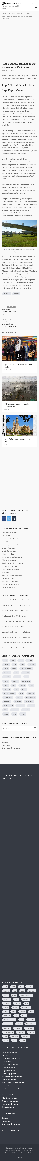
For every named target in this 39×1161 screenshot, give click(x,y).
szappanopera (8, 697)
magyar (6, 681)
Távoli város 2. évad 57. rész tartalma (14, 616)
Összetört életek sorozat (10, 581)
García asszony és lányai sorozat (13, 563)
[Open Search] (32, 4)
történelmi (31, 706)
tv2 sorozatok (29, 701)
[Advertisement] (19, 40)
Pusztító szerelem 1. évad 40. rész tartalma (16, 648)
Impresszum (6, 745)
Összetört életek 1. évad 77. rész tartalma (16, 610)
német (5, 685)
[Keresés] (35, 727)
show (21, 693)
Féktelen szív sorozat (9, 560)
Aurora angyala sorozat (10, 545)
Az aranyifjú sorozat (8, 548)
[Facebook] (4, 518)
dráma (14, 669)
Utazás (28, 13)
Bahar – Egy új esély (9, 554)
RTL (16, 689)
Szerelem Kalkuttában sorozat (12, 575)
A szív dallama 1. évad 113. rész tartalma (16, 637)
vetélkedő (25, 710)
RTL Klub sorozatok (9, 693)
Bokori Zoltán (15, 1130)
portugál (22, 685)
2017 (13, 660)
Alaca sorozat (6, 536)
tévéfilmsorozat (8, 706)
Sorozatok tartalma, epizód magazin (13, 13)
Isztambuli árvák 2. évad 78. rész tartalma (16, 626)
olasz (13, 685)
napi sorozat (26, 681)
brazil (22, 664)
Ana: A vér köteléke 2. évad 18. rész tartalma (17, 642)
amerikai (6, 664)
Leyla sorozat (6, 572)
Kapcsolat (5, 742)
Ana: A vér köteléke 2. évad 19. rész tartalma (17, 600)
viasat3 (6, 714)
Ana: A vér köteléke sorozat (11, 539)
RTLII (23, 689)
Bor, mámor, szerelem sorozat (12, 557)
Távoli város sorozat (8, 587)
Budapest (6, 294)
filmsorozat (7, 673)
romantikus (7, 689)
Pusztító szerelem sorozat (10, 584)
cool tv (6, 669)
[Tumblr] (14, 518)
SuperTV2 (31, 693)
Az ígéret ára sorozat (9, 551)
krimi (26, 677)
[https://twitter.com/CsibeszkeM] (9, 518)
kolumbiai (17, 677)
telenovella (7, 701)
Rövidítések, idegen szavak (11, 748)
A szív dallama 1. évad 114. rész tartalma (16, 632)
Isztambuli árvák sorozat (10, 566)
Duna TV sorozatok (26, 669)
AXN (15, 664)
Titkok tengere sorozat (9, 578)
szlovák (19, 697)
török (5, 710)
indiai (16, 673)
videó (14, 714)
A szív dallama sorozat (9, 533)
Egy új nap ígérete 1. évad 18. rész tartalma (17, 621)
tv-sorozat (18, 701)
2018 (20, 660)
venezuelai (14, 710)
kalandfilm (7, 677)
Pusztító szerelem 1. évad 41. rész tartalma (16, 605)
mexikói (15, 681)
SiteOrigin (31, 1153)
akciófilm (29, 660)
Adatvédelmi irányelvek (12, 1153)
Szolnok (16, 294)
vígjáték (23, 714)
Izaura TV (26, 673)
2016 (5, 660)
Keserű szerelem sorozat (10, 569)
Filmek (19, 1157)
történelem (20, 706)
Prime (31, 685)
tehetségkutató (30, 697)
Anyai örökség (6, 542)
